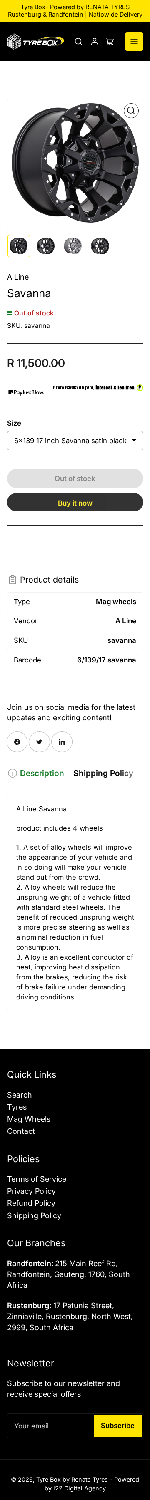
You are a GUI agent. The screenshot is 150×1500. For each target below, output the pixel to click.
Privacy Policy (31, 1190)
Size (14, 423)
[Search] (79, 41)
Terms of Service (36, 1178)
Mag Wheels (28, 1118)
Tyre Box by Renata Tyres (72, 1479)
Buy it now (75, 503)
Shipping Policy (103, 773)
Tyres (17, 1106)
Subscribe (118, 1425)
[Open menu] (134, 41)
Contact (21, 1131)
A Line (18, 276)
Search (19, 1094)
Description (42, 773)
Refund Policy (31, 1202)
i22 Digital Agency (79, 1488)
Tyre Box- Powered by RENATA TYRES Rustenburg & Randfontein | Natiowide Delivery (75, 10)
